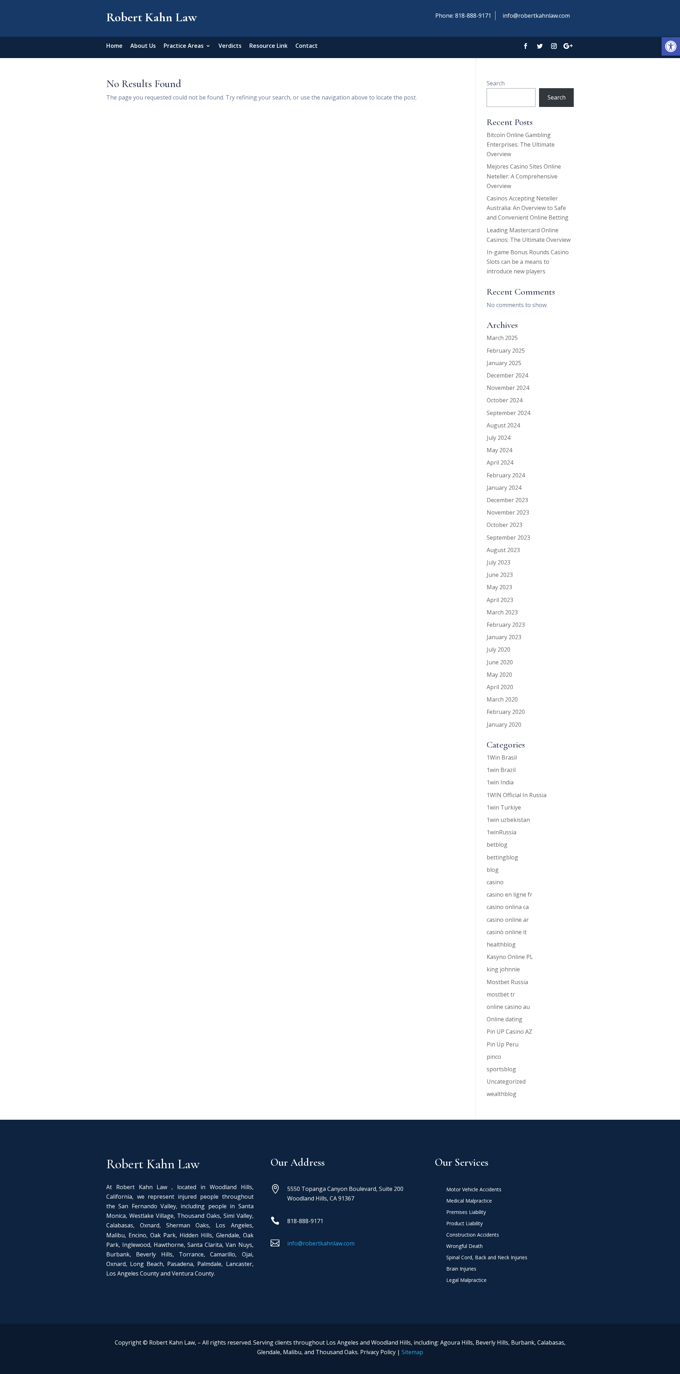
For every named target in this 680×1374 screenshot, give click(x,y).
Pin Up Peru (502, 1044)
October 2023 (504, 525)
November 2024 (508, 388)
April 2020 (500, 687)
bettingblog (502, 857)
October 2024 (504, 400)
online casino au (508, 1007)
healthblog (501, 944)
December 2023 (507, 500)
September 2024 (508, 413)
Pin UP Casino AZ (509, 1031)
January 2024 (504, 488)
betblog (497, 844)
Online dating (504, 1019)
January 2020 (504, 724)
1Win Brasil (502, 757)
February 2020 (506, 712)
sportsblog (501, 1069)
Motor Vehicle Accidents (474, 1190)
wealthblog (501, 1094)
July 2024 (498, 438)
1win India (500, 782)
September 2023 (508, 537)
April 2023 (500, 600)
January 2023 (504, 637)
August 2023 (503, 550)
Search (496, 83)
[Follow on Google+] (568, 46)
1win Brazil (501, 770)
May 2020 (499, 675)
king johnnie (503, 969)
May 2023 (499, 587)
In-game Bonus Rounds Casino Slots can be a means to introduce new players (528, 261)
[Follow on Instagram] (554, 46)
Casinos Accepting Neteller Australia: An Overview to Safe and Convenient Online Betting (527, 207)
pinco (494, 1057)
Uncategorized (506, 1081)
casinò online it (507, 932)
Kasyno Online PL (510, 957)
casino (495, 882)
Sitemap (412, 1352)
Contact (306, 46)
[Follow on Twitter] (539, 46)
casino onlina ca (508, 907)
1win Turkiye (504, 807)
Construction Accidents (472, 1235)
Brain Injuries (461, 1269)
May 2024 (499, 450)
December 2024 (507, 375)
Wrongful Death (464, 1246)
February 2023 (506, 625)
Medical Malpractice (469, 1201)
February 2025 (506, 350)
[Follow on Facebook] (525, 46)
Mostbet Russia (507, 982)
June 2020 (500, 662)
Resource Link (268, 46)
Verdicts (230, 46)
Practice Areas (184, 46)
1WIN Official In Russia (516, 795)
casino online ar (508, 920)
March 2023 (502, 612)
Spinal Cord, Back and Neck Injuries (486, 1258)
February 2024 (506, 475)
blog (493, 870)
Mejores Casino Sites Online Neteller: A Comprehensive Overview (524, 176)
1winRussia (501, 832)
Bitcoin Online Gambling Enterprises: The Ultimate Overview (521, 144)
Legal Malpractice (466, 1280)
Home (114, 46)
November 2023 (508, 512)
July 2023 (498, 562)
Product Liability (464, 1224)
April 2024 (500, 462)
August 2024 (503, 425)
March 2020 (502, 699)
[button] (671, 46)
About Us (143, 46)
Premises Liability (466, 1212)
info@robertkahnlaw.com (536, 15)
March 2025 (502, 338)
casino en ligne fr (509, 894)
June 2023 (500, 575)
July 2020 (498, 649)
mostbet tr (501, 994)
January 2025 (504, 363)
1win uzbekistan (508, 820)
